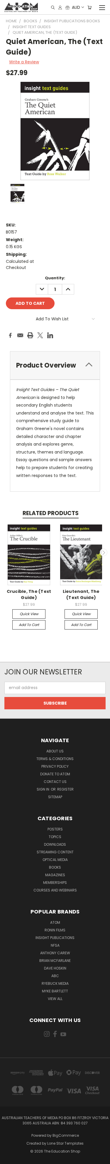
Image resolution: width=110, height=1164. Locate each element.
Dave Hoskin (55, 968)
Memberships (55, 882)
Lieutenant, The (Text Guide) (81, 594)
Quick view (29, 613)
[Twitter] (40, 335)
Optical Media (55, 859)
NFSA (55, 945)
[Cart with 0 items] (89, 7)
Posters (55, 829)
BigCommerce (66, 1135)
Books (55, 867)
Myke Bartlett (55, 991)
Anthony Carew (55, 952)
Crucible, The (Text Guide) (29, 594)
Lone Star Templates (65, 1143)
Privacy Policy (55, 766)
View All (55, 998)
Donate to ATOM (55, 774)
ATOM (55, 922)
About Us (55, 751)
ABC (55, 975)
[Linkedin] (50, 335)
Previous (7, 552)
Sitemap (55, 796)
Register (65, 789)
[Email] (20, 335)
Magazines (55, 874)
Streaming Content (55, 852)
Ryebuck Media (55, 983)
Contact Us (55, 781)
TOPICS (55, 836)
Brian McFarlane (55, 960)
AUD (76, 7)
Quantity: (55, 278)
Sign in (43, 789)
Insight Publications (55, 937)
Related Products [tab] (51, 513)
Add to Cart (29, 624)
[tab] (55, 365)
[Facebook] (10, 335)
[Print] (30, 335)
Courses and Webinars (55, 890)
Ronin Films (55, 930)
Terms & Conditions (55, 758)
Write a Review (24, 62)
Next (103, 552)
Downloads (55, 844)
